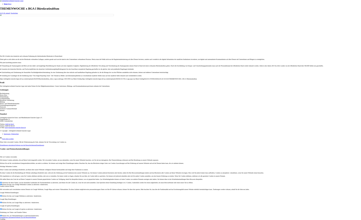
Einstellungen (40, 145)
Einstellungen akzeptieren (7, 145)
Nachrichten (14, 13)
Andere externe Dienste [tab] (7, 186)
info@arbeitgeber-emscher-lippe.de (15, 127)
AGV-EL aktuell (5, 13)
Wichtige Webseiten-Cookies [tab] (8, 166)
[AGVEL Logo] (11, 1)
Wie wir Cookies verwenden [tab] (8, 157)
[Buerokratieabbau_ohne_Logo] (57, 15)
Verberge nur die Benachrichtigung (25, 145)
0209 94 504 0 (9, 124)
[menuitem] (182, 4)
